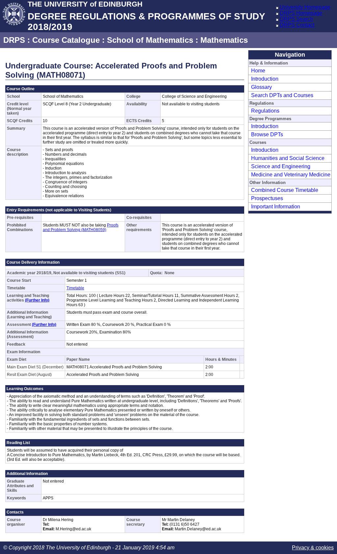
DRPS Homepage (301, 13)
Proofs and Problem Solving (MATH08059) (80, 227)
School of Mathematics (150, 40)
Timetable (75, 288)
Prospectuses (267, 198)
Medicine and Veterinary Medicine (290, 174)
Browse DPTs (267, 134)
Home (258, 70)
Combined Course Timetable (284, 190)
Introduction (264, 79)
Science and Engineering (280, 166)
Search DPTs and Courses (282, 95)
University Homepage (305, 7)
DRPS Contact (297, 25)
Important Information (275, 206)
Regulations (265, 111)
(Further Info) (37, 300)
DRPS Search (296, 19)
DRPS (14, 40)
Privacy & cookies (313, 547)
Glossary (261, 87)
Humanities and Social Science (287, 158)
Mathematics (224, 40)
